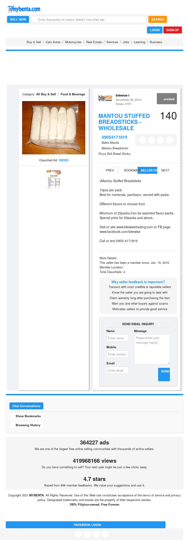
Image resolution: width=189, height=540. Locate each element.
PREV (109, 170)
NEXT (165, 170)
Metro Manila (110, 142)
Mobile (111, 347)
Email (110, 363)
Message (140, 331)
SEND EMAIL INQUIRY (138, 324)
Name (110, 331)
